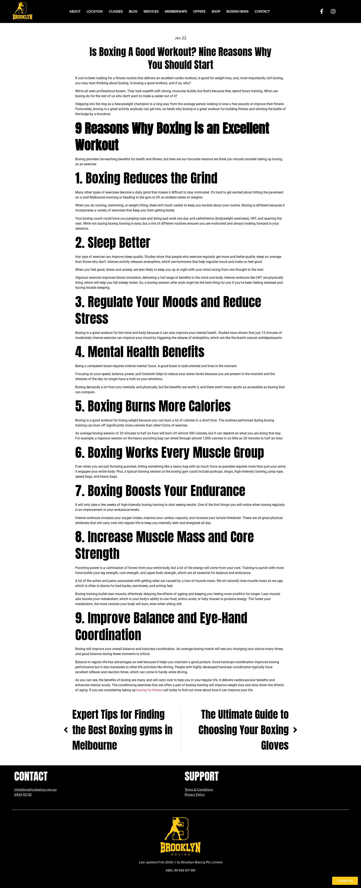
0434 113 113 (23, 795)
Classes (116, 11)
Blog (133, 11)
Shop (216, 11)
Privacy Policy (195, 795)
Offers (199, 11)
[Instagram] (333, 11)
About (74, 11)
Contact (262, 11)
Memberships (176, 11)
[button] (95, 11)
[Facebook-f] (321, 11)
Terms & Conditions (199, 789)
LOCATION (95, 11)
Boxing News (237, 11)
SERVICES (151, 11)
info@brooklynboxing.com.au (35, 789)
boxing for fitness (149, 690)
